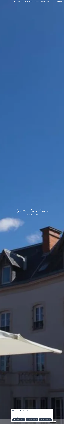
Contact (48, 1)
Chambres (18, 1)
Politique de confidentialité (32, 417)
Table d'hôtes (25, 1)
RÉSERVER (60, 1)
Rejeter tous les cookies (18, 419)
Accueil (13, 1)
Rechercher (53, 421)
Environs (31, 1)
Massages (43, 1)
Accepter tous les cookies (45, 419)
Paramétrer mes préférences (32, 419)
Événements (37, 1)
